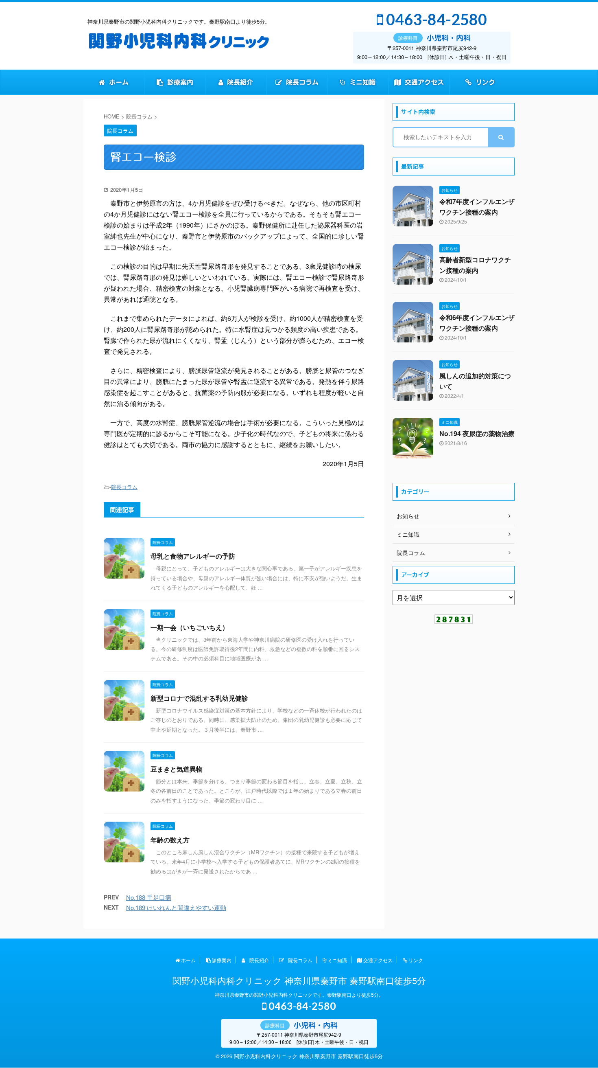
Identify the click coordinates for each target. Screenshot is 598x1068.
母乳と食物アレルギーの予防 (193, 556)
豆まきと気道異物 (177, 769)
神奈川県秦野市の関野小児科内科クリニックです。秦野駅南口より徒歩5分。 (299, 994)
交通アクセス (423, 82)
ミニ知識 (361, 82)
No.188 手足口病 (148, 897)
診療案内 (179, 82)
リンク (484, 82)
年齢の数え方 (170, 839)
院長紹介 (239, 82)
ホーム (118, 82)
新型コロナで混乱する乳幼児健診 (199, 698)
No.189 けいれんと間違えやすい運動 (176, 907)
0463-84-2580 (435, 19)
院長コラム (301, 82)
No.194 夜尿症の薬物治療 (477, 433)
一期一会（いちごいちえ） (190, 627)
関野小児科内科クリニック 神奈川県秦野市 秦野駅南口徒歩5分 (299, 980)
